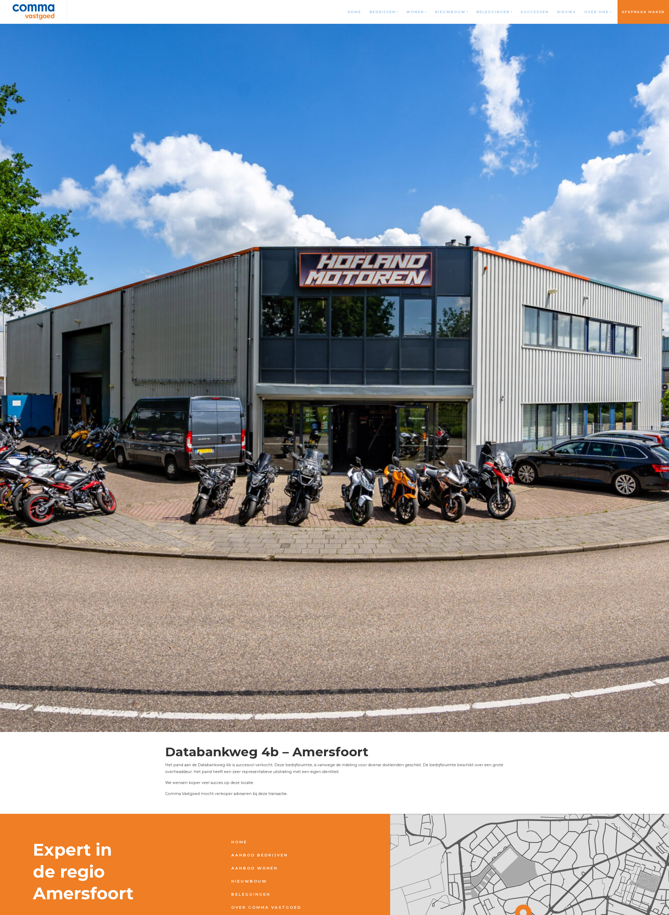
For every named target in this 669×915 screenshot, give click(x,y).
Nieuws (566, 12)
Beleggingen (493, 12)
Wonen (415, 12)
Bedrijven (383, 12)
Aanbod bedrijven (259, 855)
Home (354, 12)
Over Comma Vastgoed (266, 907)
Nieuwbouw (450, 12)
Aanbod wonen (254, 868)
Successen (535, 12)
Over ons (596, 12)
